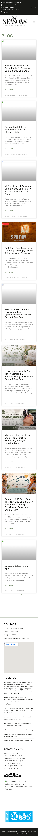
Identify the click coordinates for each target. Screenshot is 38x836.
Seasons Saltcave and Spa (16, 567)
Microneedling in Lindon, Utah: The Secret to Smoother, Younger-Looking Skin (18, 439)
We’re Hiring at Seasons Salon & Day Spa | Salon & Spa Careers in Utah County (18, 189)
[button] (34, 21)
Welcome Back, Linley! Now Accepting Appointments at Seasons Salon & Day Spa (19, 313)
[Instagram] (35, 7)
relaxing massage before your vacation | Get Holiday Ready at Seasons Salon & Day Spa (19, 375)
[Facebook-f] (31, 7)
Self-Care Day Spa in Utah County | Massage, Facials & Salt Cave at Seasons (19, 250)
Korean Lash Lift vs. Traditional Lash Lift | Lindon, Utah (16, 129)
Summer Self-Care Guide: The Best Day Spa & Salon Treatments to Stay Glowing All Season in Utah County (19, 504)
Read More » (9, 90)
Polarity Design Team (24, 833)
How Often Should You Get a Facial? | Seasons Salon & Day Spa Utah (17, 68)
